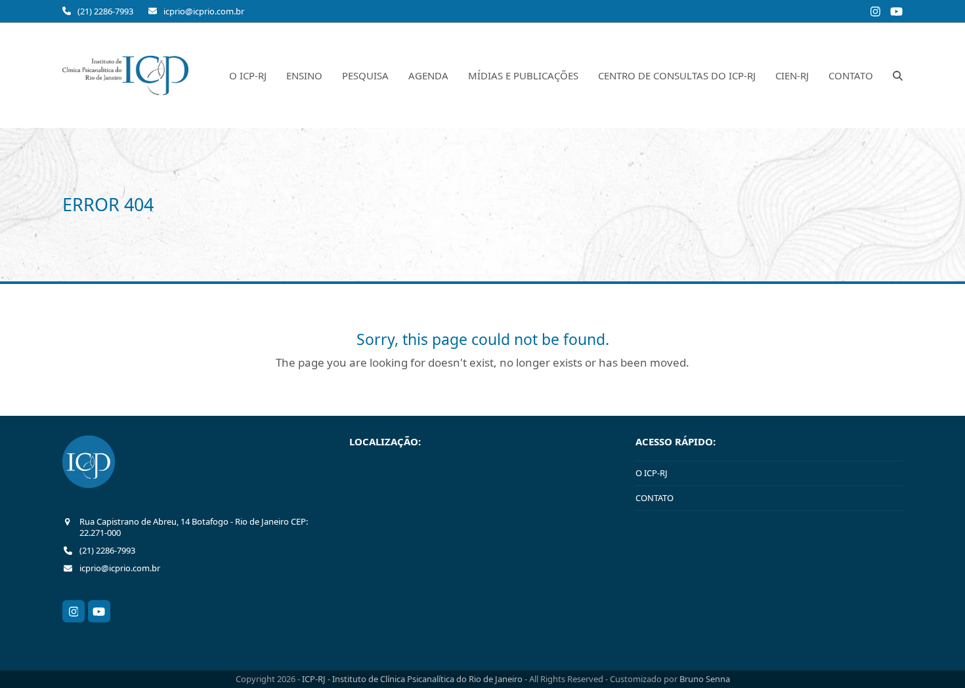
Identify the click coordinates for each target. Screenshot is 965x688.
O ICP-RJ (651, 473)
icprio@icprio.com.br (203, 11)
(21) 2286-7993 (105, 11)
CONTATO (654, 498)
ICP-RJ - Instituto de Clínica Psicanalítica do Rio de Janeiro (413, 679)
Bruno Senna (704, 679)
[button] (897, 75)
